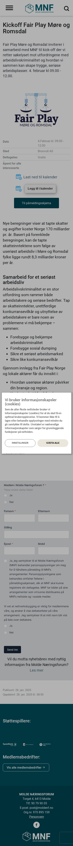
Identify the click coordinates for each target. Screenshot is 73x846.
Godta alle (53, 443)
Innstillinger (20, 443)
